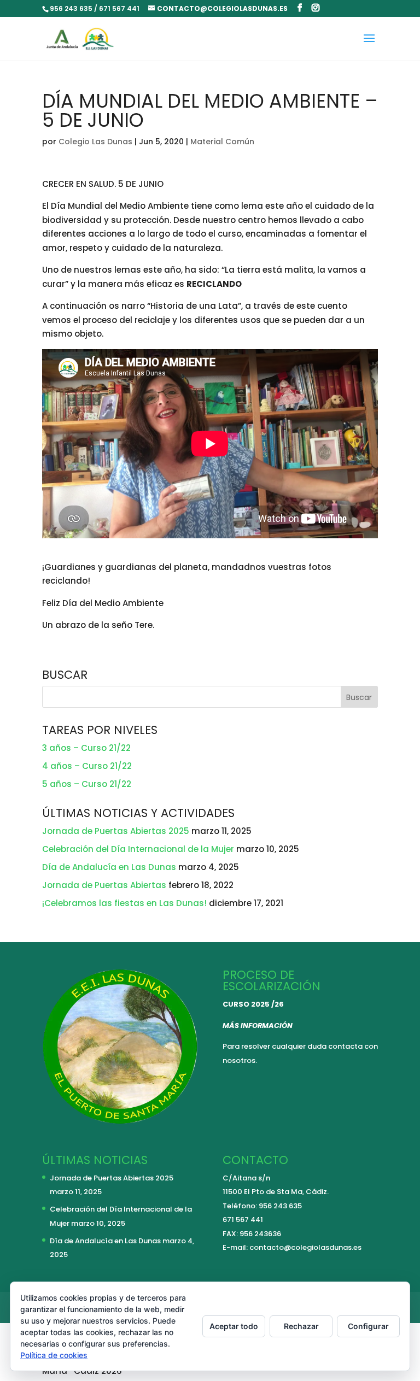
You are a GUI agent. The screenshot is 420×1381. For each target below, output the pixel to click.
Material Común (222, 141)
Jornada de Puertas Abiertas (104, 885)
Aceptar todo (233, 1326)
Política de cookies (54, 1355)
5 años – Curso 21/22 (86, 784)
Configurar (368, 1326)
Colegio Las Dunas (95, 141)
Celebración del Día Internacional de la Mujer (138, 849)
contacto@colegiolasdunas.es (305, 1247)
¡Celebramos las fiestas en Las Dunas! (124, 903)
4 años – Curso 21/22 (87, 766)
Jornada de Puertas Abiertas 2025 (115, 831)
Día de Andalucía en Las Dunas (109, 867)
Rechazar (301, 1326)
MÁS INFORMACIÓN (258, 1025)
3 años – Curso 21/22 (86, 748)
